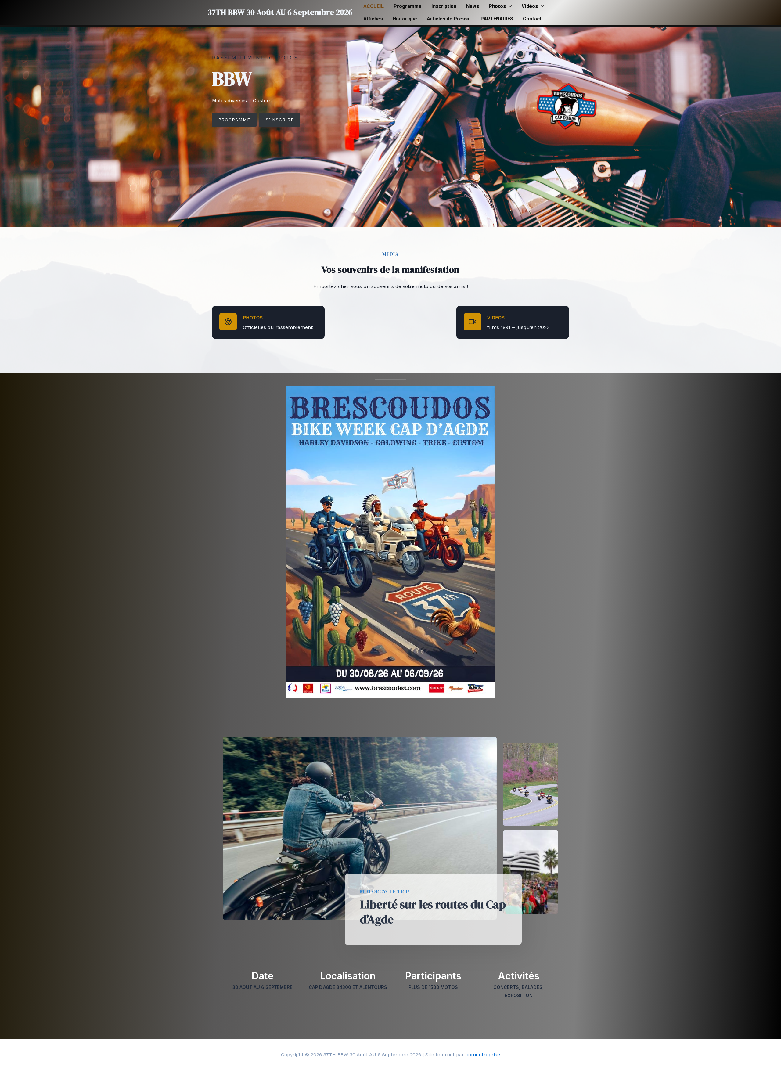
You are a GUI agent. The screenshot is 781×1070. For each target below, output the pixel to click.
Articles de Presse (449, 19)
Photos (497, 6)
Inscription (443, 6)
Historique (405, 19)
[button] (509, 6)
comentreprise (483, 1054)
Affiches (373, 19)
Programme (408, 6)
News (472, 6)
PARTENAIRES (496, 19)
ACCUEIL (373, 6)
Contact (532, 19)
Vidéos (530, 6)
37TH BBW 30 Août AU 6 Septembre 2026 (279, 12)
